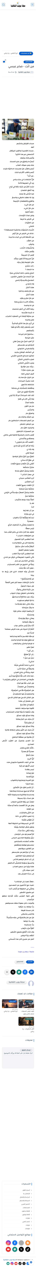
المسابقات (26, 1208)
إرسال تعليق (26, 1050)
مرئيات (28, 1225)
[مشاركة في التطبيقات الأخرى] (7, 972)
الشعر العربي (25, 1204)
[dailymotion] (21, 1242)
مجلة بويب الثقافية (24, 72)
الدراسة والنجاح (25, 1197)
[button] (25, 972)
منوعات (27, 1229)
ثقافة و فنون (26, 1211)
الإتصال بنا (26, 1194)
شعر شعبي (26, 1222)
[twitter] (21, 1249)
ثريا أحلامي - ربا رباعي (11, 1011)
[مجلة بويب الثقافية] (18, 4)
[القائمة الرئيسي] (32, 4)
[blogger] (27, 1242)
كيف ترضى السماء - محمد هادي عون (27, 1013)
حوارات (28, 1218)
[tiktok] (27, 1249)
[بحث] (3, 4)
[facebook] (14, 1242)
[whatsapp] (14, 1249)
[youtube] (8, 1249)
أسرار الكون (26, 1190)
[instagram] (8, 1242)
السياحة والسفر (25, 1201)
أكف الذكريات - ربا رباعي (10, 53)
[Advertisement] (18, 31)
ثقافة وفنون (28, 62)
